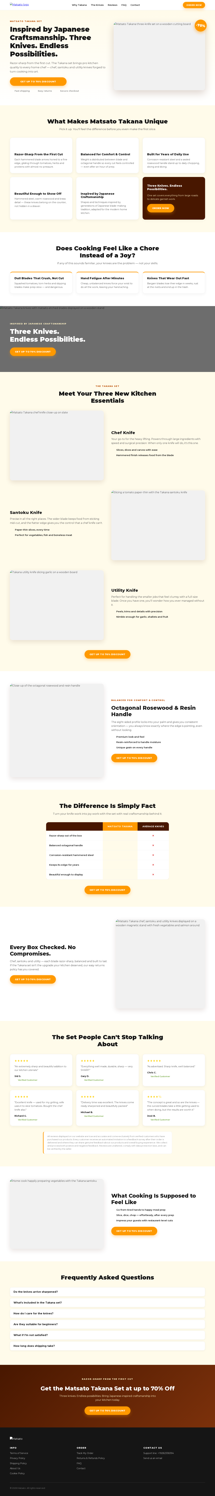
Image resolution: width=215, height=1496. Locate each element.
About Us (15, 1468)
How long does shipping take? (34, 1345)
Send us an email (152, 1458)
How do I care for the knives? (33, 1313)
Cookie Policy (17, 1473)
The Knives (97, 5)
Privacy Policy (17, 1458)
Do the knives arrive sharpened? (36, 1291)
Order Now (194, 5)
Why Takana (79, 5)
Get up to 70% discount (38, 81)
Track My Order (85, 1453)
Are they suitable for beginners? (36, 1324)
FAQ (124, 5)
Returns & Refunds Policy (91, 1458)
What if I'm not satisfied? (31, 1335)
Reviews (112, 5)
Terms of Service (19, 1453)
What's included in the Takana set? (38, 1302)
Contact (135, 5)
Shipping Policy (18, 1463)
